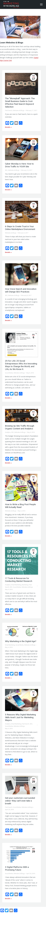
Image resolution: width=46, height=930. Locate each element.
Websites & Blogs (18, 110)
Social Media (9, 373)
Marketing (25, 585)
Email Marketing (16, 585)
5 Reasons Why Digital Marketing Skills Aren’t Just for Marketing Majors (20, 717)
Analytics (8, 432)
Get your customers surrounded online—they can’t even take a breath (20, 801)
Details (7, 127)
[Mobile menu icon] (41, 4)
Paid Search (8, 110)
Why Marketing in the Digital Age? (20, 641)
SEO (6, 170)
